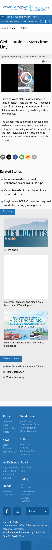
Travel (24, 462)
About (13, 28)
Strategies (7, 491)
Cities (5, 425)
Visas (23, 484)
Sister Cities (8, 478)
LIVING (31, 22)
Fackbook (7, 511)
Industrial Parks (10, 471)
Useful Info (26, 501)
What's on (24, 444)
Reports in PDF (10, 452)
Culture (24, 439)
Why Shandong (10, 468)
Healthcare (26, 488)
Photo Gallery (9, 428)
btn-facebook (45, 21)
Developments (11, 358)
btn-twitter (50, 21)
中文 (36, 22)
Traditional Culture (29, 451)
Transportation (28, 491)
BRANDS (17, 22)
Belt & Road (8, 475)
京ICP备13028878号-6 (13, 536)
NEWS (15, 17)
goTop (26, 545)
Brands (7, 486)
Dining (24, 471)
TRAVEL (24, 22)
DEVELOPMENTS (25, 17)
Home (3, 28)
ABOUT (9, 17)
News (6, 439)
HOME (3, 17)
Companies (8, 494)
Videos (24, 28)
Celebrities (25, 455)
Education (25, 494)
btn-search (41, 21)
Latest (5, 445)
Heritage (24, 448)
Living (24, 479)
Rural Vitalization (15, 372)
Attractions (26, 468)
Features (7, 211)
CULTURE (36, 17)
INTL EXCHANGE (7, 22)
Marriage (25, 498)
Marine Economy (15, 377)
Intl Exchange (11, 462)
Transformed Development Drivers (24, 367)
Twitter (17, 511)
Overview (7, 421)
